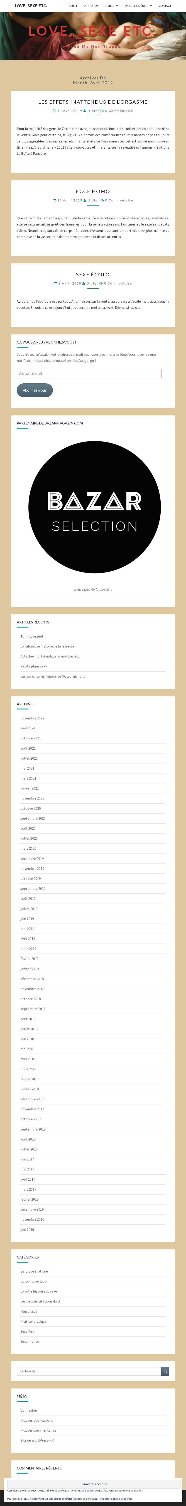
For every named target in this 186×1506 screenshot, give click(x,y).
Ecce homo (93, 191)
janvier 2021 (29, 788)
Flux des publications (36, 1420)
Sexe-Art (27, 1331)
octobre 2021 (30, 738)
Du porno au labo (33, 1281)
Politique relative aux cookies (115, 1498)
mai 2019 (27, 928)
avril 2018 (27, 1059)
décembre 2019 (32, 858)
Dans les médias (136, 6)
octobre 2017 (30, 1119)
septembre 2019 (33, 888)
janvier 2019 (29, 968)
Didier (93, 111)
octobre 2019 (30, 878)
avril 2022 (27, 728)
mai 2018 (27, 1049)
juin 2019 (27, 918)
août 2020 (28, 828)
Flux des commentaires (38, 1430)
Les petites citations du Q (40, 1301)
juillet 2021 (29, 758)
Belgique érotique (34, 1271)
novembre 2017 (32, 1109)
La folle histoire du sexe (38, 1291)
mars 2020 (28, 848)
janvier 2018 (29, 1089)
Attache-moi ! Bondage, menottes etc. (50, 656)
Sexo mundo (29, 1341)
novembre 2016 (32, 1219)
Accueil (72, 6)
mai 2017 (27, 1169)
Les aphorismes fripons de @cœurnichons (52, 676)
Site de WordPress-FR (37, 1440)
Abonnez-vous (35, 390)
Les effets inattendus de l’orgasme (93, 102)
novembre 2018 (32, 988)
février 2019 (29, 958)
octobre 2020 (30, 808)
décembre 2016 (32, 1209)
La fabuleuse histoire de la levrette (47, 646)
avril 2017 (27, 1179)
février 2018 (29, 1079)
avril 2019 (27, 938)
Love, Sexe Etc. (31, 5)
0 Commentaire (119, 111)
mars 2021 (28, 778)
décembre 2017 (32, 1099)
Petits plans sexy (33, 666)
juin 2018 (27, 1039)
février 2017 (29, 1199)
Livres (109, 6)
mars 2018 (28, 1069)
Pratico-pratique (33, 1321)
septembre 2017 (33, 1129)
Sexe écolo (93, 274)
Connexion (28, 1410)
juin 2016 (27, 1229)
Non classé (28, 1311)
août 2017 (28, 1139)
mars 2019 (28, 948)
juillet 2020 (29, 838)
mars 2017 (28, 1189)
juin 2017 (27, 1159)
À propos (91, 6)
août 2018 (28, 1019)
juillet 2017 (29, 1149)
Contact (165, 6)
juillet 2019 (29, 908)
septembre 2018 (33, 1008)
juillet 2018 (29, 1029)
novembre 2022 (32, 718)
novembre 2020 (32, 798)
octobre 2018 (30, 998)
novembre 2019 (32, 868)
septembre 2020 (33, 818)
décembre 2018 (32, 978)
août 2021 (28, 748)
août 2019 (28, 898)
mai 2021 (27, 768)
